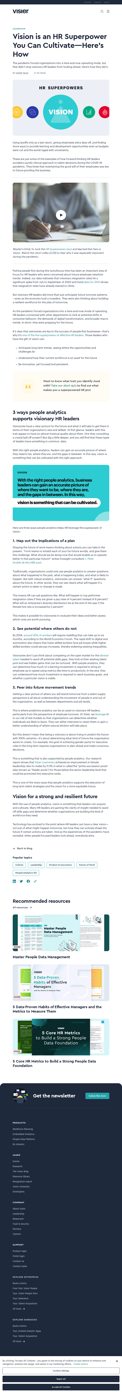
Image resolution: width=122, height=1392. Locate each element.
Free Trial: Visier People (25, 1288)
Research (17, 1166)
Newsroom (18, 1219)
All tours (17, 1309)
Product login (20, 1251)
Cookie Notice (80, 1364)
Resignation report (22, 1182)
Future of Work (87, 865)
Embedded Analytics (23, 1134)
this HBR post (33, 562)
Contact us (18, 1261)
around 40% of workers (38, 635)
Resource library (21, 1177)
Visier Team (22, 73)
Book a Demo (20, 1283)
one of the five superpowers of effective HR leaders (53, 335)
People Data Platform (24, 1139)
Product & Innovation (60, 865)
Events (16, 1161)
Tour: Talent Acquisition (25, 1304)
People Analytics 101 (26, 873)
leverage (100, 714)
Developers (18, 1192)
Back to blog (24, 848)
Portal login (19, 1256)
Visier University (21, 1187)
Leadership (36, 865)
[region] (61, 1374)
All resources (20, 907)
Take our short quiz (63, 385)
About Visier (19, 1209)
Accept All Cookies (61, 1387)
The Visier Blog (20, 1171)
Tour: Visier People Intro (25, 1293)
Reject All (61, 1379)
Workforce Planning (23, 1129)
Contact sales (20, 1266)
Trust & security (21, 1224)
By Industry (18, 1144)
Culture (19, 865)
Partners (17, 1229)
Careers (17, 1234)
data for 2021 (92, 282)
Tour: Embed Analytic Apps (27, 1331)
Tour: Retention (20, 1299)
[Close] (116, 1361)
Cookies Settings (61, 1371)
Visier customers (45, 762)
